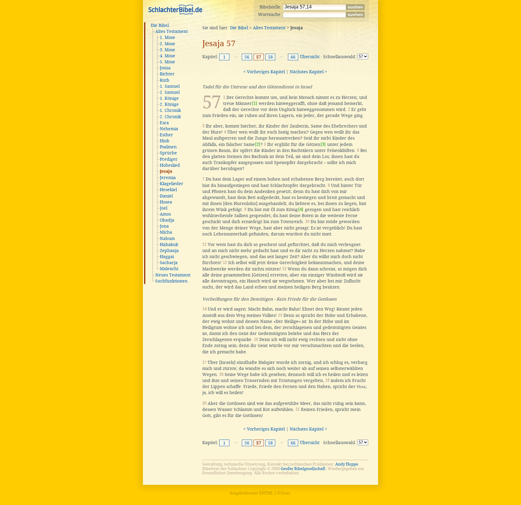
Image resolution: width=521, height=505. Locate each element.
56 (247, 57)
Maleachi (169, 268)
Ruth (164, 80)
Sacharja (169, 262)
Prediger (169, 159)
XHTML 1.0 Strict (274, 493)
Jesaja (166, 171)
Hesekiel (168, 189)
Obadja (167, 220)
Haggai (167, 256)
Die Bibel (160, 25)
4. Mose (167, 55)
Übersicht (310, 56)
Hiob (164, 140)
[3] (323, 144)
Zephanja (169, 250)
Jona (164, 226)
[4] (300, 209)
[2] (257, 144)
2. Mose (167, 43)
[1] (254, 103)
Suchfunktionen (171, 281)
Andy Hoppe (346, 464)
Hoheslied (170, 165)
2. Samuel (170, 92)
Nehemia (169, 128)
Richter (167, 73)
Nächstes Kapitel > (308, 71)
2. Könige (169, 104)
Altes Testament (171, 31)
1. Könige (169, 98)
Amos (165, 214)
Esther (166, 134)
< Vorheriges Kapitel (264, 71)
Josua (165, 67)
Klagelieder (171, 183)
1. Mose (167, 37)
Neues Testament (173, 275)
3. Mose (167, 49)
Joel (163, 208)
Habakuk (169, 244)
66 (293, 57)
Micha (166, 232)
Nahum (167, 238)
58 (270, 57)
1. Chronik (170, 110)
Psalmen (168, 146)
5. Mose (167, 61)
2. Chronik (170, 116)
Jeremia (168, 177)
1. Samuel (170, 86)
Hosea (166, 202)
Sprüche (168, 152)
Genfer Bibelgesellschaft (303, 468)
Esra (164, 122)
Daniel (166, 196)
